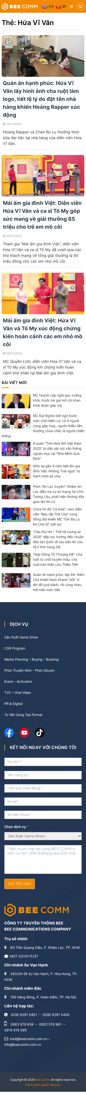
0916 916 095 (15, 1030)
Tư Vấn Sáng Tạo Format (23, 715)
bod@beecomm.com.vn (28, 1039)
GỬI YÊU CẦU (19, 884)
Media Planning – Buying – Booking (31, 659)
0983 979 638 (22, 1024)
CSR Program (14, 648)
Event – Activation (18, 681)
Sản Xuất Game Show (21, 637)
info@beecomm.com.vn (22, 1044)
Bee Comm (42, 1079)
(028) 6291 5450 (56, 1015)
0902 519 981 (50, 1024)
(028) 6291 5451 (24, 1015)
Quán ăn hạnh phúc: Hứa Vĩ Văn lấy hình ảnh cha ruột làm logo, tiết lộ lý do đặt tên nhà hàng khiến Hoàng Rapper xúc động (41, 99)
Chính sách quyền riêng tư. (43, 1084)
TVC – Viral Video (17, 692)
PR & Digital (13, 704)
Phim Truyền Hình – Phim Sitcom (29, 670)
